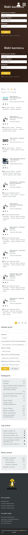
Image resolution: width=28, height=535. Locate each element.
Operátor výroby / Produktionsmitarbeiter (9, 403)
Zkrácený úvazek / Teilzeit (11, 444)
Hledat (6, 32)
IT (3, 398)
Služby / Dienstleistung (9, 413)
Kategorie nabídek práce (7, 505)
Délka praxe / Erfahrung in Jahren (10, 361)
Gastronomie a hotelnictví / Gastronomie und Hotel (10, 388)
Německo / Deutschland (9, 458)
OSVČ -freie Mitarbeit (10, 433)
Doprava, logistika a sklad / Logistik (12, 385)
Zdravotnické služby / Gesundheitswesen (9, 416)
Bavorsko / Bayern (10, 462)
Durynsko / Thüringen (11, 464)
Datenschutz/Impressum (7, 517)
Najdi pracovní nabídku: (8, 12)
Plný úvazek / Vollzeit (10, 435)
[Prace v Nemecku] (7, 4)
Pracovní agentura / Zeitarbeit (13, 437)
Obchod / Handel (7, 400)
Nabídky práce (5, 501)
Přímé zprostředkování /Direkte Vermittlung (11, 440)
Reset (15, 368)
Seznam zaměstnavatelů (7, 503)
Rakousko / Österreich (9, 467)
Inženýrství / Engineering (10, 395)
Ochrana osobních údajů (7, 508)
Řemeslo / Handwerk (8, 410)
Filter (4, 89)
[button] (2, 532)
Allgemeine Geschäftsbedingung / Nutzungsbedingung (10, 520)
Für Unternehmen (6, 523)
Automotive (6, 381)
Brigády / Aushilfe (9, 431)
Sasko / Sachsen (9, 460)
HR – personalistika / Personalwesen (13, 393)
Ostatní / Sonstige (8, 408)
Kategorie (4, 23)
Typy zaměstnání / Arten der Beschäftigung (13, 341)
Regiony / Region (6, 17)
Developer (6, 383)
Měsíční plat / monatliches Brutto (10, 354)
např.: (2, 35)
